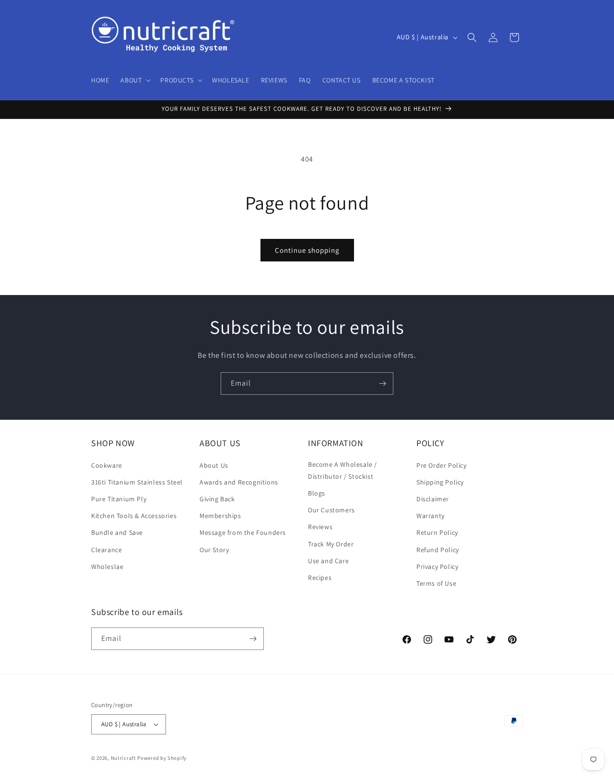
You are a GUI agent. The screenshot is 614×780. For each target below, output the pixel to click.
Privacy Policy (437, 566)
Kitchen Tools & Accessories (134, 515)
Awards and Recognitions (239, 482)
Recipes (319, 577)
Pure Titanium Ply (118, 499)
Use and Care (328, 560)
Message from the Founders (243, 532)
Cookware (106, 465)
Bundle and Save (117, 532)
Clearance (106, 549)
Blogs (316, 493)
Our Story (214, 549)
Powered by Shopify (162, 758)
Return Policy (437, 532)
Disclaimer (432, 499)
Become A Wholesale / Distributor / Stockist (342, 470)
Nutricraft (123, 758)
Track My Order (331, 544)
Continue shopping (307, 250)
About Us (214, 465)
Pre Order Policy (441, 465)
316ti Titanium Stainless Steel (137, 482)
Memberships (220, 515)
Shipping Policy (440, 482)
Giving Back (217, 499)
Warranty (430, 515)
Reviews (320, 526)
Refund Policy (437, 549)
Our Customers (331, 510)
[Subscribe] (382, 383)
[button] (134, 80)
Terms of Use (436, 583)
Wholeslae (107, 566)
